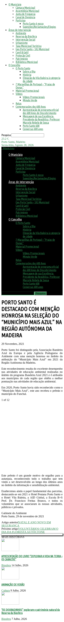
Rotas (19, 103)
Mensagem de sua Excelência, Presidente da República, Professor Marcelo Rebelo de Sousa (41, 119)
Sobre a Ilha (29, 71)
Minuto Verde (30, 100)
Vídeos (19, 93)
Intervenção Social (25, 39)
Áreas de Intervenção (20, 30)
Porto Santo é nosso (33, 23)
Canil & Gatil (22, 52)
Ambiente (21, 33)
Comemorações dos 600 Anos (31, 106)
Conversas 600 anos (33, 129)
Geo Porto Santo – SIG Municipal (32, 49)
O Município (15, 4)
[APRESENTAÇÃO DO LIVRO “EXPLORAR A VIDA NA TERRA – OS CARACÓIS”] (10, 550)
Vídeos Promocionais (34, 97)
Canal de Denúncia (25, 17)
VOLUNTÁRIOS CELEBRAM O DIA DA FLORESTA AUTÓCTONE (29, 530)
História (27, 74)
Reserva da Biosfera (26, 36)
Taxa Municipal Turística (28, 46)
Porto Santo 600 (31, 125)
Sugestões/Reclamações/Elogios (39, 26)
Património (22, 58)
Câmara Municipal (25, 7)
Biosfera (6, 565)
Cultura (5, 590)
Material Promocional (27, 90)
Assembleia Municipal (27, 10)
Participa (20, 20)
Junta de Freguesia (25, 14)
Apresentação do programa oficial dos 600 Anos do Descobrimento (41, 111)
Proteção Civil (23, 55)
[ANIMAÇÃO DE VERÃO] (10, 578)
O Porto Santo (23, 68)
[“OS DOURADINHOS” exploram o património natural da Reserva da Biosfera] (10, 603)
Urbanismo (22, 42)
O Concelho (14, 65)
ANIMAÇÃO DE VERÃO (13, 584)
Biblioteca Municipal (27, 62)
